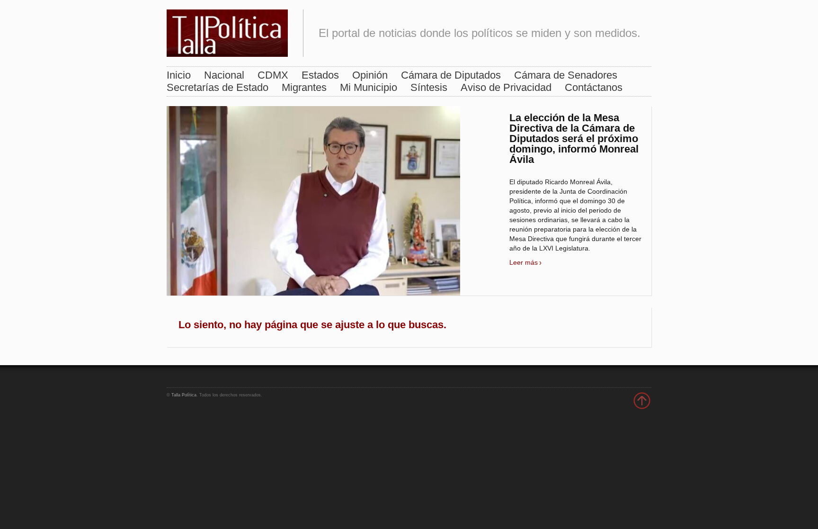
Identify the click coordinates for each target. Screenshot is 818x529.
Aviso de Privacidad (506, 87)
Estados (320, 75)
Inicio (179, 75)
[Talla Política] (227, 31)
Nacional (224, 75)
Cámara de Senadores (565, 75)
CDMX (273, 75)
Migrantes (304, 87)
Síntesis (428, 87)
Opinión (370, 75)
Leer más (523, 262)
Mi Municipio (368, 87)
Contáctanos (593, 87)
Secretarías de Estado (217, 87)
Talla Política (183, 395)
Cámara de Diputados (451, 75)
